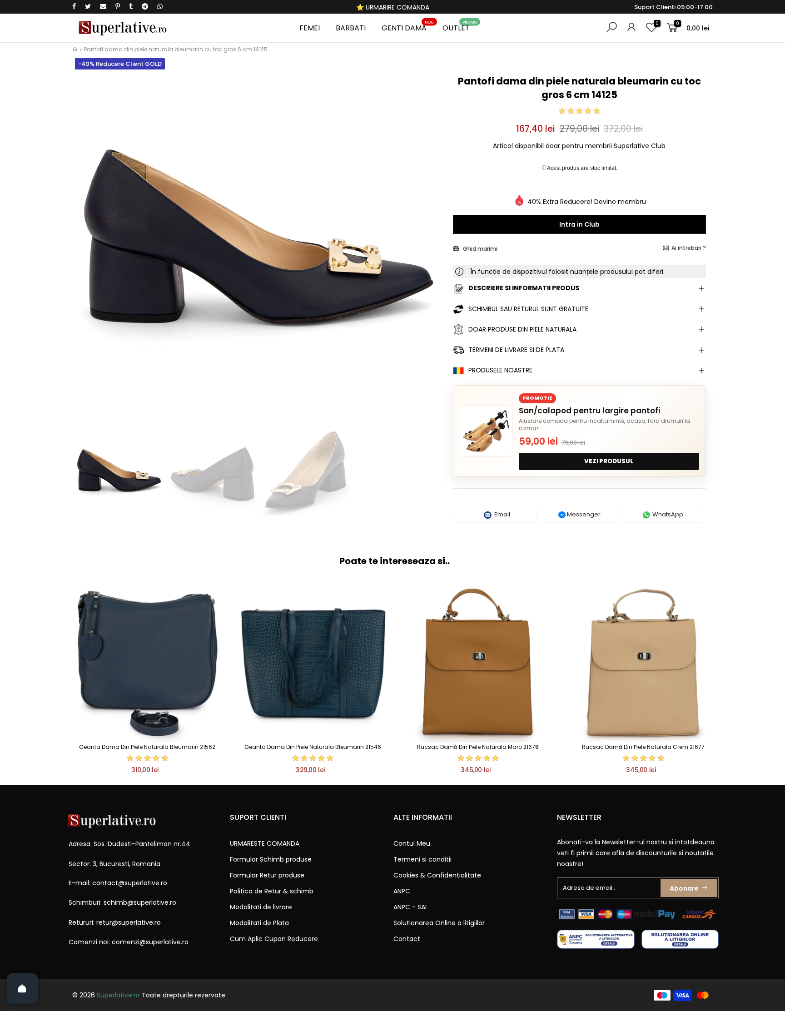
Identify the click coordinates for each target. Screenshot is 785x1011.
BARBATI (351, 28)
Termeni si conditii (422, 859)
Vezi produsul (608, 461)
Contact (406, 938)
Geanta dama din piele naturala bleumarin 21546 (312, 747)
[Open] (22, 988)
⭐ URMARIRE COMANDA (392, 7)
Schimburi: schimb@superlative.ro (122, 902)
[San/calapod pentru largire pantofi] (486, 431)
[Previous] (87, 249)
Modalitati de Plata (259, 922)
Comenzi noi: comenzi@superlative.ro (129, 942)
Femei (309, 28)
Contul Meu (411, 843)
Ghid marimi (479, 249)
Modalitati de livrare (261, 907)
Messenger (583, 514)
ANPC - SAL (410, 907)
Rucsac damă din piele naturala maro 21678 (478, 747)
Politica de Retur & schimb (271, 891)
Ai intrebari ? (688, 248)
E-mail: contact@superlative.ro (118, 882)
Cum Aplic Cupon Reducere (274, 938)
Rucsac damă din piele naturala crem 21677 (643, 747)
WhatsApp (667, 514)
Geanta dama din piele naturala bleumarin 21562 (147, 747)
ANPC (401, 891)
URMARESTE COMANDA (264, 843)
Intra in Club (579, 224)
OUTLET (459, 27)
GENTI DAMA (408, 27)
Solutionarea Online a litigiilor (439, 922)
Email (501, 514)
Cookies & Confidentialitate (437, 875)
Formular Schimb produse (271, 859)
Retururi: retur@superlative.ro (115, 922)
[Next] (430, 249)
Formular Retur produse (267, 875)
